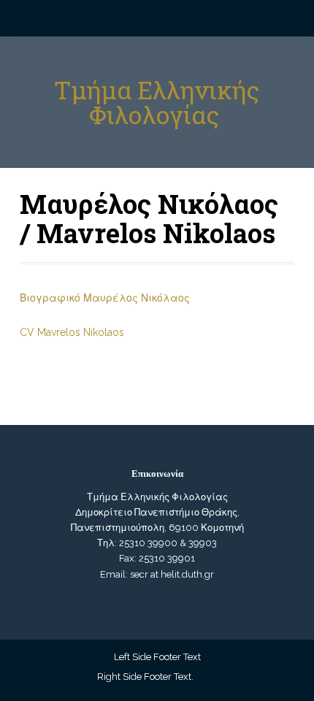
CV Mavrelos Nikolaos (72, 332)
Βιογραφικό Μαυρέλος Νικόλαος (105, 298)
